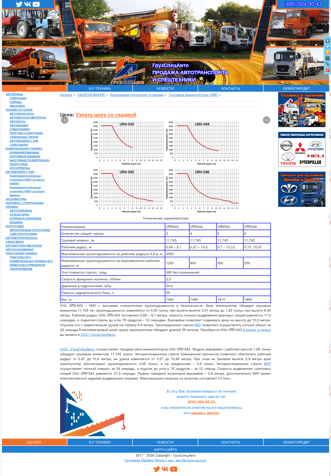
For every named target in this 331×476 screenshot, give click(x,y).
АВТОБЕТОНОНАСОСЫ (22, 238)
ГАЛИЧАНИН (18, 98)
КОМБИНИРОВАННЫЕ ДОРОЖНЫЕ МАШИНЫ (25, 154)
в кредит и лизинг (256, 329)
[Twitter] (327, 45)
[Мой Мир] (327, 57)
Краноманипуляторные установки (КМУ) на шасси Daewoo (27, 191)
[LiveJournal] (327, 63)
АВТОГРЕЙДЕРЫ (21, 210)
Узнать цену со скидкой (106, 114)
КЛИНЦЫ (16, 102)
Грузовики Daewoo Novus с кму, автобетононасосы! (165, 460)
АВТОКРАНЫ (14, 94)
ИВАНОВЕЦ (17, 106)
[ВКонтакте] (327, 39)
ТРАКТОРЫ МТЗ (20, 257)
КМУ (197, 324)
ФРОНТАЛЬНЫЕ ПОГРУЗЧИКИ (30, 230)
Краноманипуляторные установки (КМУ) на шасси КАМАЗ (27, 179)
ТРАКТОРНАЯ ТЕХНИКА (21, 253)
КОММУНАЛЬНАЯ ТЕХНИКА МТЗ (31, 261)
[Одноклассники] (327, 51)
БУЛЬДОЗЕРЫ (19, 214)
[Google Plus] (327, 69)
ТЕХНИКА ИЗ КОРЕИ (19, 110)
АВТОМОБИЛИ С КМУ (24, 141)
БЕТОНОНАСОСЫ (22, 113)
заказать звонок (205, 412)
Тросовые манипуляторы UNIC (193, 94)
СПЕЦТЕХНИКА (20, 129)
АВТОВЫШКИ (19, 125)
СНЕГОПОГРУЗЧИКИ (23, 234)
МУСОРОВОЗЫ (20, 168)
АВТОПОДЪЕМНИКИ (19, 249)
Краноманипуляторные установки (137, 94)
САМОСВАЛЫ (19, 144)
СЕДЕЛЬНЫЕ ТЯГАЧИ (24, 137)
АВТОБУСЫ (18, 121)
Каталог (66, 94)
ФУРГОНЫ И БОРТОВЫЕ (26, 133)
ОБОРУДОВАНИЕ (91, 94)
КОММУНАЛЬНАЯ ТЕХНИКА (24, 148)
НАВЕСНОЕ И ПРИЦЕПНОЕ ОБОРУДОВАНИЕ (27, 267)
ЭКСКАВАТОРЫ (16, 199)
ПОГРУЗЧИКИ (15, 226)
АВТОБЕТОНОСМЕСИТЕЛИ (28, 117)
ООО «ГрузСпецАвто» (98, 334)
